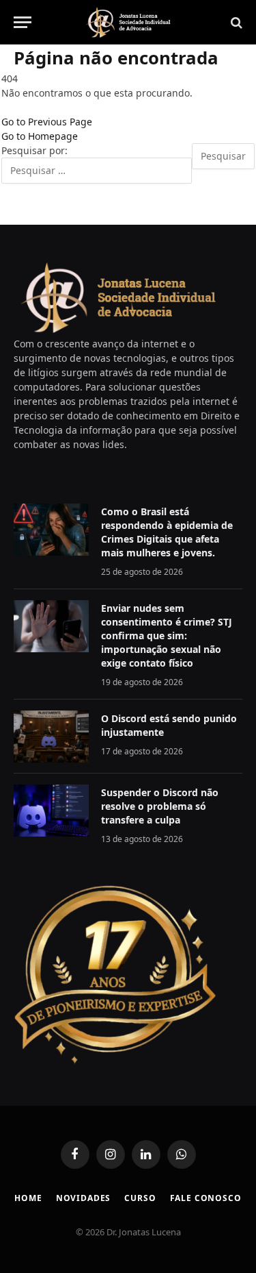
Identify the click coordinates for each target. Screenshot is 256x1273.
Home (28, 1198)
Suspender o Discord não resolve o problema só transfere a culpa (159, 806)
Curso (140, 1198)
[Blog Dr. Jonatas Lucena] (128, 22)
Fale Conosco (206, 1198)
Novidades (83, 1198)
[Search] (235, 22)
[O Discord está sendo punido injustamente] (51, 736)
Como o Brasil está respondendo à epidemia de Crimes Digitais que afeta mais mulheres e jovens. (167, 532)
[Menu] (22, 22)
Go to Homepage (39, 136)
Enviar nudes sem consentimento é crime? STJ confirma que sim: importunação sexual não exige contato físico (166, 635)
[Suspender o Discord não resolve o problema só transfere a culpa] (51, 810)
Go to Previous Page (46, 121)
